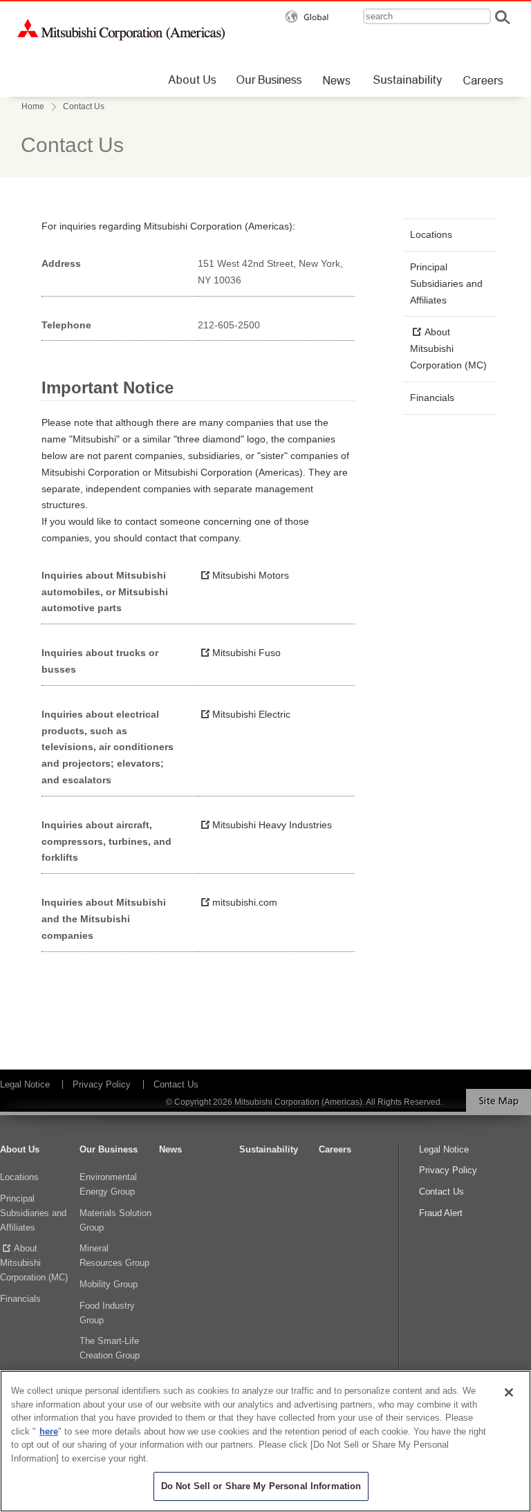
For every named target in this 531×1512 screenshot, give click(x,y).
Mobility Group (109, 1284)
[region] (265, 1441)
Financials (432, 397)
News (170, 1149)
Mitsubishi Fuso (246, 652)
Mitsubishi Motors (250, 575)
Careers (335, 1149)
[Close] (509, 1392)
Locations (431, 234)
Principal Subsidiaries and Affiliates (446, 283)
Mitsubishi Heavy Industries (272, 824)
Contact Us (175, 1084)
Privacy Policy (102, 1084)
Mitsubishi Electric (251, 714)
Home (32, 106)
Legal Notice (25, 1084)
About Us (19, 1149)
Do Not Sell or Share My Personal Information (261, 1486)
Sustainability (268, 1149)
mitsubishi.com (244, 902)
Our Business (109, 1149)
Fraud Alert (441, 1213)
